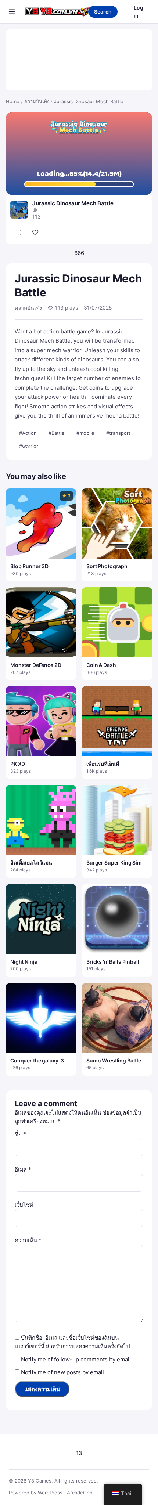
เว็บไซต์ (24, 1204)
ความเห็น (28, 1240)
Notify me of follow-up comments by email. (76, 1359)
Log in (138, 11)
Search (103, 11)
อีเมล (23, 1169)
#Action (28, 433)
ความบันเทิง (36, 101)
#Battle (57, 433)
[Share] (35, 232)
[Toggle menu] (11, 11)
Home (12, 101)
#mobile (85, 433)
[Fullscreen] (17, 232)
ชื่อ (20, 1133)
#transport (118, 433)
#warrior (28, 446)
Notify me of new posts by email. (63, 1372)
